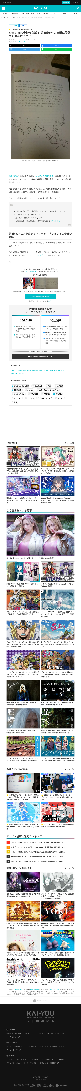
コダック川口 (13, 42)
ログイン (75, 2)
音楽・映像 (53, 1046)
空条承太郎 (34, 394)
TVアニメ (30, 398)
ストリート (10, 1050)
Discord (42, 1021)
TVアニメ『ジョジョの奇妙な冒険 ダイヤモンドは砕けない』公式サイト (36, 370)
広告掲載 (35, 1059)
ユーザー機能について (48, 1059)
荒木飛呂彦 (13, 176)
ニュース (18, 17)
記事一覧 (10, 1033)
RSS (52, 1021)
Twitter (28, 1021)
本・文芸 (10, 1046)
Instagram (48, 1021)
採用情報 (53, 1063)
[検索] (78, 8)
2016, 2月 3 (55, 221)
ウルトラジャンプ (35, 255)
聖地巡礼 (58, 394)
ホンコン (30, 390)
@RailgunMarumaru (49, 160)
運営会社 (43, 1063)
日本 (15, 402)
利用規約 (61, 1059)
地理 (49, 386)
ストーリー (18, 398)
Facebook (33, 1021)
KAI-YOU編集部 (34, 989)
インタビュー (59, 1033)
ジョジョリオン (19, 394)
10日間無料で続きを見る (40, 296)
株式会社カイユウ (19, 989)
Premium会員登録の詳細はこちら (40, 357)
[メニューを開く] (3, 8)
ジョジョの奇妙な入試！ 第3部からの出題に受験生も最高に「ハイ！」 (39, 34)
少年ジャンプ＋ (16, 374)
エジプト (60, 398)
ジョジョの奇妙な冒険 (44, 176)
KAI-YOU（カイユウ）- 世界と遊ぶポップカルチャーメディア (40, 8)
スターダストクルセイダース (49, 390)
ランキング (26, 1033)
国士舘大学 (38, 386)
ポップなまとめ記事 (14, 1037)
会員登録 (66, 2)
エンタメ (19, 1050)
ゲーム (61, 1046)
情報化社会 (18, 1046)
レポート (42, 1033)
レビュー (50, 1033)
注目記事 (18, 1033)
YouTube (37, 1021)
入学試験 (60, 386)
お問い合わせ (25, 1059)
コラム (34, 1033)
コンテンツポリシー (53, 989)
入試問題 (46, 394)
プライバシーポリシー (14, 1063)
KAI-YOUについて (13, 1059)
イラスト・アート (41, 1046)
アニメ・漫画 (10, 17)
